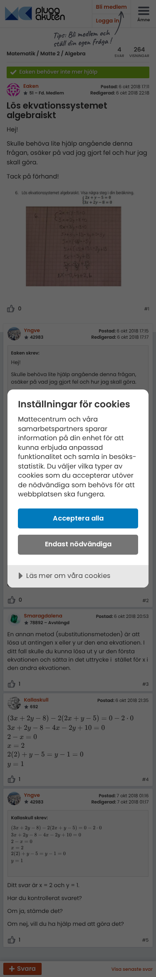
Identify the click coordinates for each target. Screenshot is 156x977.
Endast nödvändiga (78, 544)
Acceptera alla (78, 518)
